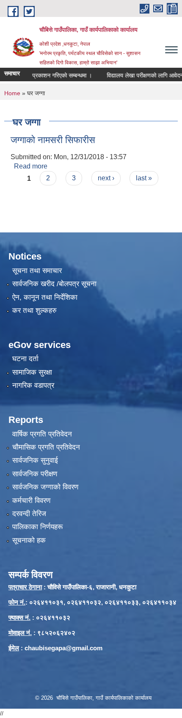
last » (144, 178)
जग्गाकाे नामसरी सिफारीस (53, 140)
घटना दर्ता (25, 359)
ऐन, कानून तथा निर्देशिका (44, 297)
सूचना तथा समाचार (37, 271)
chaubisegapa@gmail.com (63, 648)
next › (106, 178)
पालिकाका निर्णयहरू (37, 527)
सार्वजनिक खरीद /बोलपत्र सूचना (54, 284)
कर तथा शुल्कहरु (34, 311)
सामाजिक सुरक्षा (32, 372)
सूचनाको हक (29, 540)
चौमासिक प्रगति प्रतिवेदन (46, 447)
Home (12, 93)
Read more (30, 166)
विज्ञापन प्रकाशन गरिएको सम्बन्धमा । (48, 75)
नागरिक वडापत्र (33, 385)
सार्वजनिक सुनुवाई (35, 460)
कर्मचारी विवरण (31, 501)
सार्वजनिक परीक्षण (34, 474)
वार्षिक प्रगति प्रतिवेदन (42, 434)
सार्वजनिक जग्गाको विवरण (45, 487)
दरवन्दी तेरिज (29, 514)
